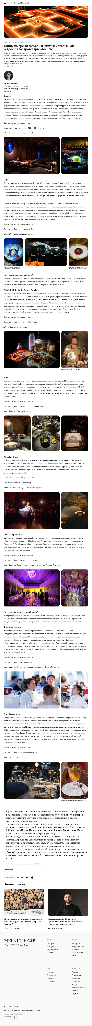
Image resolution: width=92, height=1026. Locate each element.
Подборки (51, 975)
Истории (15, 928)
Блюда (50, 968)
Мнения (75, 950)
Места (7, 42)
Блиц (74, 956)
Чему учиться (78, 947)
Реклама (7, 1010)
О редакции (16, 1010)
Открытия (76, 975)
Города (50, 953)
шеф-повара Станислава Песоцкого (62, 183)
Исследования (78, 988)
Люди (6, 928)
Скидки (75, 972)
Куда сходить (20, 42)
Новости (76, 968)
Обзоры (50, 943)
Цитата (75, 991)
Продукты (51, 981)
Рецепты (50, 978)
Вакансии (76, 978)
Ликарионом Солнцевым (74, 102)
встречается (55, 281)
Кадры (75, 985)
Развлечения (77, 953)
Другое (75, 994)
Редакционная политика (31, 1010)
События (76, 981)
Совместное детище (12, 381)
